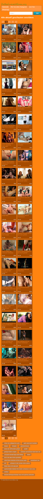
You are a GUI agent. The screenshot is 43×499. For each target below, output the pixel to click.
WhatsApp (5, 9)
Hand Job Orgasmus (23, 161)
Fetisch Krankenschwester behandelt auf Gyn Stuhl (8, 361)
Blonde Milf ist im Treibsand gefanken (23, 360)
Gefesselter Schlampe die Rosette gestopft (9, 54)
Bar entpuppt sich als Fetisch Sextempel (23, 342)
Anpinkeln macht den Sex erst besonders (9, 396)
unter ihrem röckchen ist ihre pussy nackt (15, 460)
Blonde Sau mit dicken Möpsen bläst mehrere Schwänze (8, 163)
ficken (28, 454)
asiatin (26, 449)
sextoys (6, 472)
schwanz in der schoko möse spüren (20, 463)
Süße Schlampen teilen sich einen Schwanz (24, 72)
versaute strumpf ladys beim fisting (13, 454)
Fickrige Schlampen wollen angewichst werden (23, 397)
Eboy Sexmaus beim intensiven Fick (23, 90)
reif (5, 463)
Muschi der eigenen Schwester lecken (23, 180)
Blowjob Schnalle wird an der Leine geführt (25, 234)
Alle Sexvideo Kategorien (19, 7)
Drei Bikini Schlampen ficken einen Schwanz (8, 72)
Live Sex (32, 7)
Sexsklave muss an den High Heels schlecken (8, 126)
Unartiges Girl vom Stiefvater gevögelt (7, 90)
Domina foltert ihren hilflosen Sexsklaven (23, 54)
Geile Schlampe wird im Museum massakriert (24, 126)
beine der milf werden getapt (12, 449)
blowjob (14, 446)
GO (37, 13)
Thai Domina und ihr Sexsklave (7, 108)
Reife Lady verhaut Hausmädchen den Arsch (9, 288)
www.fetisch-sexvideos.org (10, 480)
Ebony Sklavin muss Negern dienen (23, 324)
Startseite (5, 7)
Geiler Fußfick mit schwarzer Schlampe (7, 252)
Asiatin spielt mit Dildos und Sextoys (24, 108)
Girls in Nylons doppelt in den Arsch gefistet (24, 252)
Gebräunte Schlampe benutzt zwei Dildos (8, 432)
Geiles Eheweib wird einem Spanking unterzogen (7, 145)
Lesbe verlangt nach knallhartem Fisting (7, 342)
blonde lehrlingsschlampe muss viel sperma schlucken (19, 474)
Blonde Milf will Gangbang (22, 36)
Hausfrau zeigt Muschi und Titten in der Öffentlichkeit (8, 307)
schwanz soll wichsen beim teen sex (30, 451)
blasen (6, 446)
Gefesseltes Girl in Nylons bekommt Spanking (25, 378)
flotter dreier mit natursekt (11, 466)
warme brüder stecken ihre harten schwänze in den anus (19, 469)
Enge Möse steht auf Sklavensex (23, 270)
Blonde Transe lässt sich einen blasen (8, 234)
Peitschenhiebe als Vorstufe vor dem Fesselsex (7, 271)
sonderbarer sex (35, 460)
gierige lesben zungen (10, 451)
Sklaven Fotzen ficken (8, 179)
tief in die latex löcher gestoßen (12, 457)
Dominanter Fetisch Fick (8, 377)
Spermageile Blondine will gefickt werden (24, 306)
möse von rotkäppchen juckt (12, 443)
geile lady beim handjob (30, 443)
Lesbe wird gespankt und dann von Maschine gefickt (9, 325)
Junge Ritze (5, 215)
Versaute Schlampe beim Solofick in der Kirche (9, 36)
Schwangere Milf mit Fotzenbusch (23, 216)
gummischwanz (25, 446)
